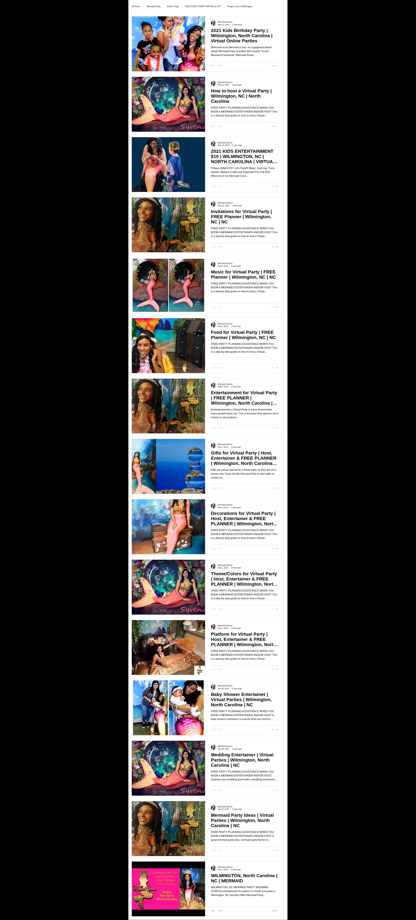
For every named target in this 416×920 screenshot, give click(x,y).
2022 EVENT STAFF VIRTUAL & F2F (203, 6)
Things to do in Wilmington (239, 6)
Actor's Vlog (172, 6)
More (261, 6)
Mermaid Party (154, 6)
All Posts (136, 6)
